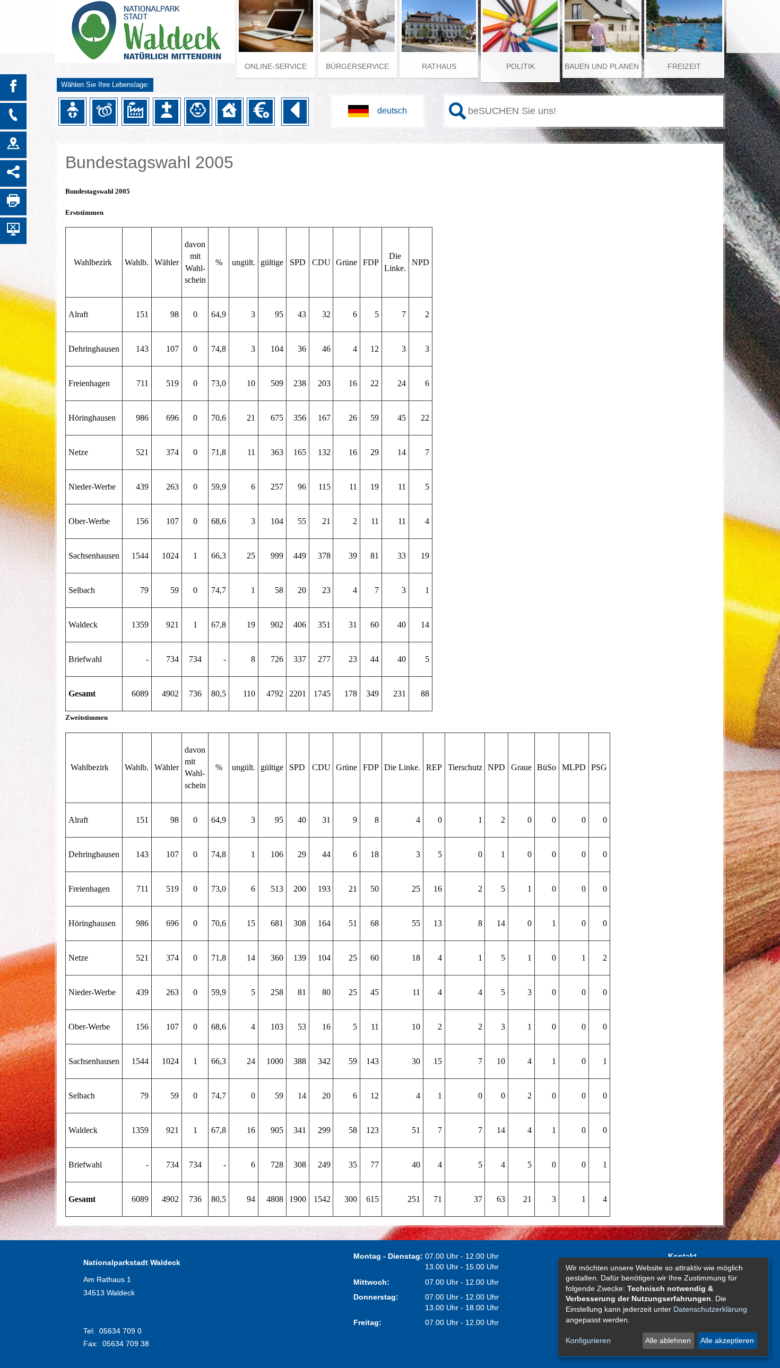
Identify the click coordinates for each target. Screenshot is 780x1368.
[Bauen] (229, 111)
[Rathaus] (13, 145)
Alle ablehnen (668, 1340)
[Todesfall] (166, 111)
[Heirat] (104, 111)
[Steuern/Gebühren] (260, 111)
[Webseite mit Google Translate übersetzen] (377, 111)
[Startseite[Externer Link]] (145, 26)
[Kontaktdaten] (13, 116)
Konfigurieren (588, 1340)
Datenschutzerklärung (710, 1309)
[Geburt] (72, 111)
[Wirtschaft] (135, 111)
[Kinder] (198, 111)
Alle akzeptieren (727, 1340)
